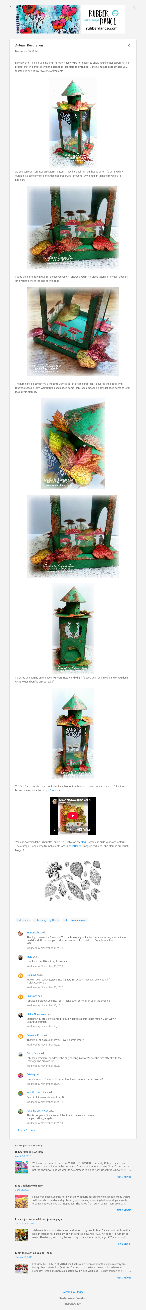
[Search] (134, 7)
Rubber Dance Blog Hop (29, 1151)
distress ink (23, 920)
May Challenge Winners (29, 1185)
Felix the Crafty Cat (37, 1110)
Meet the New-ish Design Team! (33, 1252)
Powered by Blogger (73, 1291)
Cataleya (31, 974)
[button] (129, 46)
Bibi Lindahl (33, 932)
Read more (124, 1176)
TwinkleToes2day (36, 1092)
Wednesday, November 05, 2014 (45, 947)
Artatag (31, 1074)
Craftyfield (32, 1053)
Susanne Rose (35, 1035)
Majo (29, 956)
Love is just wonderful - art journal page (38, 1219)
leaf (65, 920)
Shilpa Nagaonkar (36, 1014)
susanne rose (78, 920)
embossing (40, 920)
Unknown (32, 995)
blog (83, 841)
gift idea (54, 920)
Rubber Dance (73, 845)
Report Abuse (73, 1303)
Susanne (55, 790)
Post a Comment (27, 1130)
